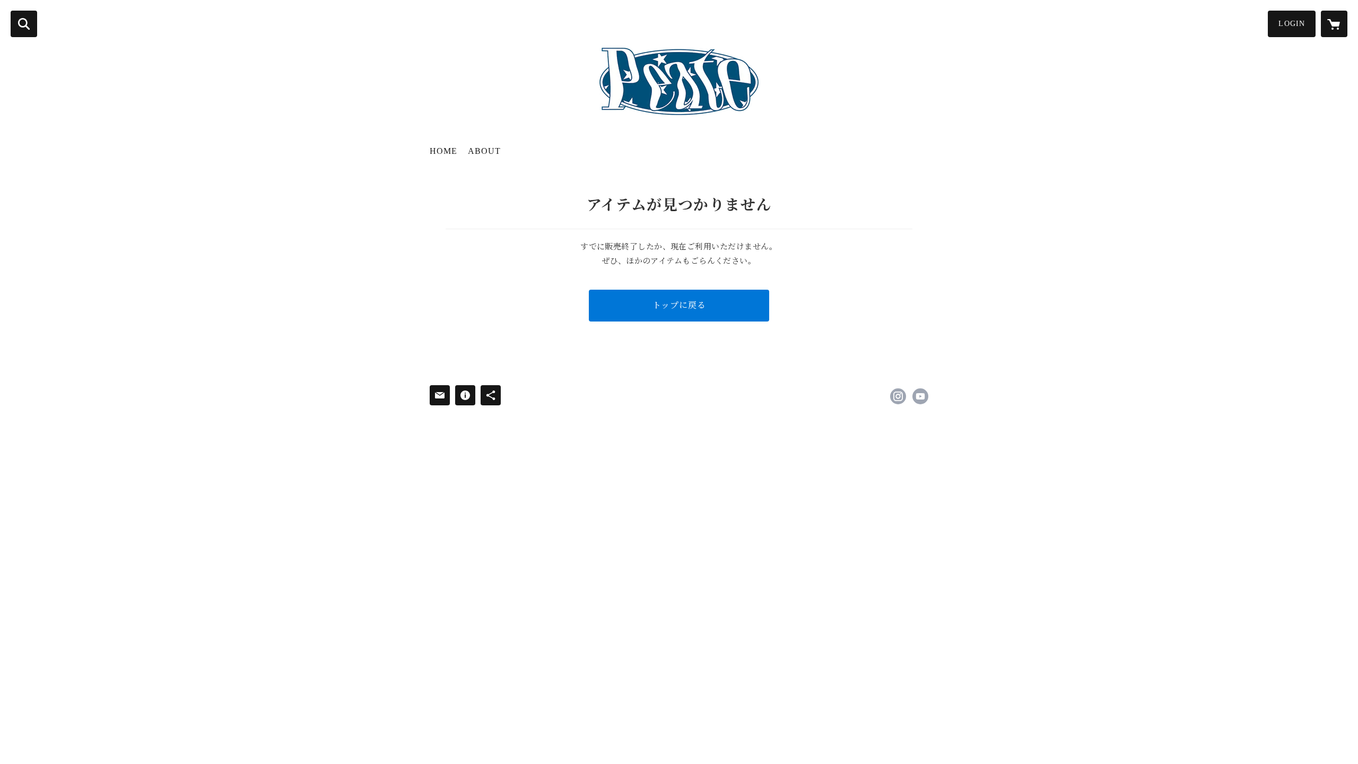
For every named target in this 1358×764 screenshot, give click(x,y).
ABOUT (484, 150)
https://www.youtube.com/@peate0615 (920, 396)
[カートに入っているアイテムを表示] (1334, 24)
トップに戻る (679, 305)
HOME (443, 150)
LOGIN (1291, 24)
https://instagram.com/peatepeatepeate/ (898, 396)
